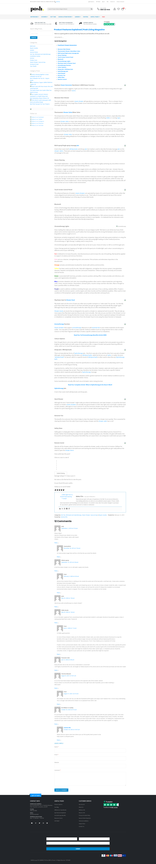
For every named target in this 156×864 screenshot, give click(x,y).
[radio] (92, 461)
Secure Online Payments (85, 818)
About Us (81, 807)
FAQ (107, 1)
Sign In (103, 1)
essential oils (96, 328)
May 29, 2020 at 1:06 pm (68, 598)
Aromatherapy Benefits (60, 815)
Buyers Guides (34, 48)
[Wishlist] (118, 9)
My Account (82, 804)
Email (55, 754)
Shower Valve (67, 112)
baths (109, 355)
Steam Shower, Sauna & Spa (37, 62)
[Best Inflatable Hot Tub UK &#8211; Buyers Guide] (41, 75)
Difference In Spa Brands (60, 810)
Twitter (39, 823)
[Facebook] (69, 509)
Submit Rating (61, 473)
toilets (108, 118)
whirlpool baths (87, 355)
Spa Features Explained (60, 812)
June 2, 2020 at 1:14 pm (70, 628)
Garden (32, 50)
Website (56, 762)
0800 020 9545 (105, 10)
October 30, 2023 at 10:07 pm (72, 729)
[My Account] (114, 9)
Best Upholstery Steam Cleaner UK (39, 98)
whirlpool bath (59, 357)
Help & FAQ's (82, 823)
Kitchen (32, 58)
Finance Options (58, 804)
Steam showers (59, 328)
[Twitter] (62, 509)
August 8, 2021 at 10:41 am (68, 675)
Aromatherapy (59, 324)
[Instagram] (64, 509)
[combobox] (70, 9)
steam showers (80, 193)
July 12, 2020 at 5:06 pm (67, 660)
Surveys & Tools (34, 64)
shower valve (64, 121)
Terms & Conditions (83, 821)
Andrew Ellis (64, 517)
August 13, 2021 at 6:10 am (71, 693)
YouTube (31, 823)
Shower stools (58, 311)
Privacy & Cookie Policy (84, 815)
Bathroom (32, 46)
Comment (57, 770)
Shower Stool (70, 300)
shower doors (69, 450)
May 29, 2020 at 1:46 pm (68, 612)
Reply (55, 542)
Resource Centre (58, 818)
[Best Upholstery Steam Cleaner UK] (41, 95)
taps (118, 118)
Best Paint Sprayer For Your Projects (40, 104)
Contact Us (112, 1)
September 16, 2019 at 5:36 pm (69, 562)
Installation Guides (35, 56)
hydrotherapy (78, 353)
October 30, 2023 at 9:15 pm (69, 709)
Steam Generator (66, 85)
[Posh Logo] (37, 9)
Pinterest (47, 823)
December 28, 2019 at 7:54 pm (72, 548)
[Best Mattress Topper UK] (37, 82)
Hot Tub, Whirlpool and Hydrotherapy (40, 54)
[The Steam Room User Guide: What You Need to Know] (41, 87)
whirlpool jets (73, 149)
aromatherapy (76, 328)
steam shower (79, 101)
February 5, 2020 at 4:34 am (71, 576)
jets (78, 145)
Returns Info (82, 812)
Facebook (35, 823)
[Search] (91, 9)
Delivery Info (82, 810)
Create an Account (120, 1)
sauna (73, 90)
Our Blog (56, 807)
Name (56, 747)
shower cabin (103, 421)
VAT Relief (98, 1)
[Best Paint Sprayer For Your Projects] (41, 101)
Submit (78, 849)
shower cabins (58, 151)
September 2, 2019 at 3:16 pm (69, 528)
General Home (34, 52)
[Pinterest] (67, 509)
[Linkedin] (60, 509)
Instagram (43, 823)
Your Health (33, 66)
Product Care (33, 60)
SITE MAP (68, 860)
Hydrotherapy (58, 388)
